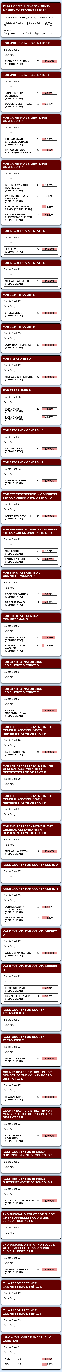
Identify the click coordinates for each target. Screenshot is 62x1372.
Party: (7, 33)
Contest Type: (33, 33)
